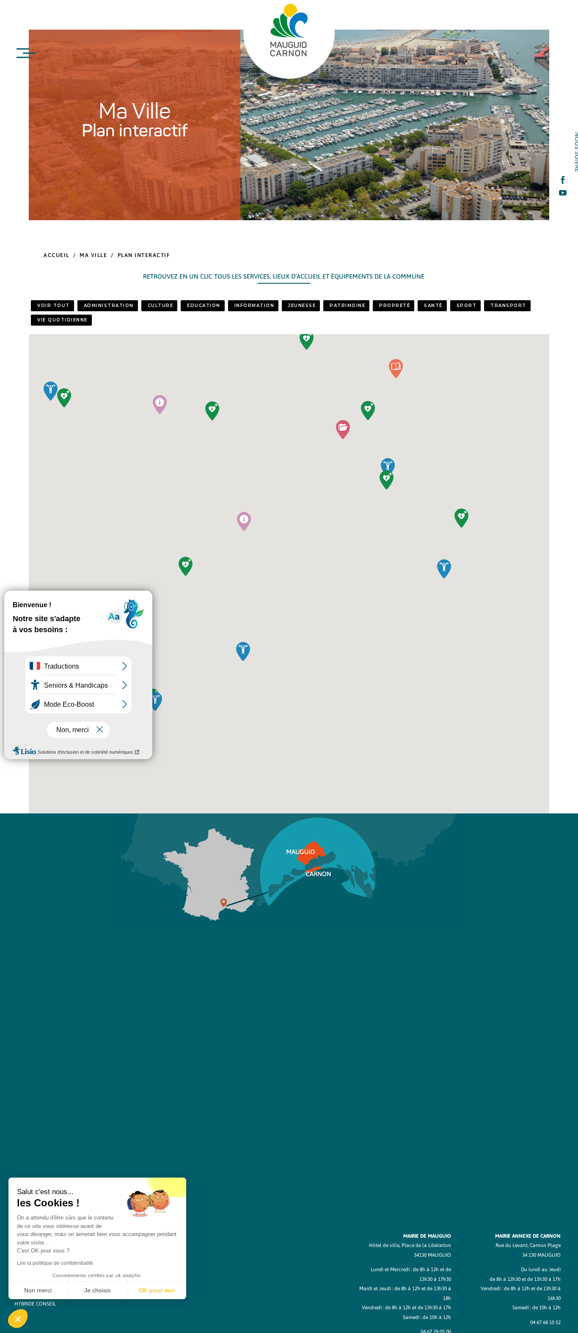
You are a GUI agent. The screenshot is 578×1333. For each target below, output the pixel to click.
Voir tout (53, 305)
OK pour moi (156, 1290)
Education (203, 305)
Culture (160, 305)
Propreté (394, 305)
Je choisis (97, 1290)
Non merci (38, 1290)
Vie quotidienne (62, 320)
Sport (467, 305)
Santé (433, 305)
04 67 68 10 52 (545, 1322)
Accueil (56, 255)
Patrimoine (347, 305)
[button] (343, 429)
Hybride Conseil (35, 1304)
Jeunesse (302, 305)
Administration (109, 305)
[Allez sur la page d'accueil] (289, 30)
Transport (508, 305)
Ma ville (93, 255)
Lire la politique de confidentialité (55, 1263)
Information (254, 305)
